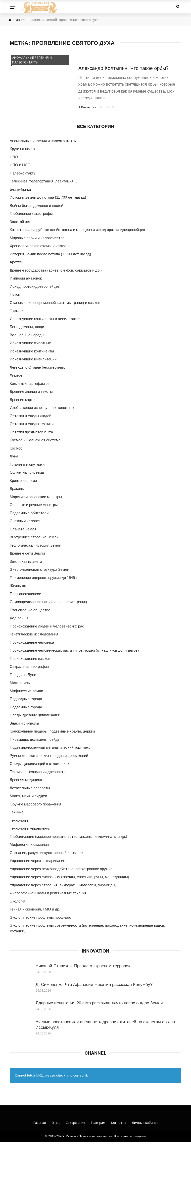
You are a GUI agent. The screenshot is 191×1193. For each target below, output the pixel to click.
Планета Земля (23, 529)
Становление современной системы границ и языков (55, 302)
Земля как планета (26, 561)
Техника (16, 812)
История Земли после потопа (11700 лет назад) (50, 254)
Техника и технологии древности (37, 772)
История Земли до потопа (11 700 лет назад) (48, 197)
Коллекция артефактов (29, 383)
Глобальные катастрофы (31, 213)
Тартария (17, 310)
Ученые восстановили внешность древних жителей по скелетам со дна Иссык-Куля (105, 1024)
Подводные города (26, 699)
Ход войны (19, 618)
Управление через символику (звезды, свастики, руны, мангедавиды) (69, 877)
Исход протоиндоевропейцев (35, 286)
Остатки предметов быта (31, 432)
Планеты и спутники (27, 464)
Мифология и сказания (29, 844)
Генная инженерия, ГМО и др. (35, 909)
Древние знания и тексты (31, 391)
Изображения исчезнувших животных (42, 407)
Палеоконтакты (23, 173)
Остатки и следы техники (31, 424)
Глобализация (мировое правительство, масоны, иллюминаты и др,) (68, 836)
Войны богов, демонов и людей (36, 205)
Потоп (15, 294)
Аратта (16, 262)
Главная (39, 1122)
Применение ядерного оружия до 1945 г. (44, 577)
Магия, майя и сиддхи (28, 796)
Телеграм (98, 1122)
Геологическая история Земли (35, 545)
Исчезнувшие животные (30, 343)
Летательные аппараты (30, 788)
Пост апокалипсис (25, 594)
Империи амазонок (26, 278)
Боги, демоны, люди (27, 327)
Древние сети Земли (27, 553)
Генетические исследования (34, 634)
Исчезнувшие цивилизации (33, 359)
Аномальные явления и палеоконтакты (32, 60)
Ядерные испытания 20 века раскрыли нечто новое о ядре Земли (99, 1002)
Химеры (16, 375)
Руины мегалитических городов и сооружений (49, 755)
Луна (14, 456)
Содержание (75, 1122)
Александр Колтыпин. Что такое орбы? (123, 67)
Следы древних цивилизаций (35, 715)
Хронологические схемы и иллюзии (40, 246)
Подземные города (26, 707)
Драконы (17, 488)
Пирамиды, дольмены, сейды (35, 739)
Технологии (19, 820)
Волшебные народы (27, 335)
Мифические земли (26, 691)
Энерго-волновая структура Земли (39, 569)
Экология (18, 901)
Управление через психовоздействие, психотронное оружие (61, 869)
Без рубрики (20, 189)
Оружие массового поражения (35, 804)
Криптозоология (23, 480)
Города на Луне (23, 675)
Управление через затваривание (37, 860)
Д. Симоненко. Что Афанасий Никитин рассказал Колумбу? (94, 984)
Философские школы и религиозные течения (48, 893)
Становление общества (30, 610)
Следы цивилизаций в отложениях (39, 763)
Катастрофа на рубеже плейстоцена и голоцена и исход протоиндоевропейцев (77, 229)
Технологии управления (30, 828)
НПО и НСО (20, 165)
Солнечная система (27, 472)
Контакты (118, 1122)
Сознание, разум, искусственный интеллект (47, 853)
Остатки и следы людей (30, 416)
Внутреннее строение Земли (34, 537)
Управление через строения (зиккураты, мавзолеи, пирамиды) (63, 885)
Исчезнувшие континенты (32, 351)
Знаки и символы (24, 723)
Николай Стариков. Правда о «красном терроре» (83, 965)
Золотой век (20, 222)
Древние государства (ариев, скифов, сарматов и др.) (56, 270)
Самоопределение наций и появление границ (48, 602)
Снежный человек (25, 521)
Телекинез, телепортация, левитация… (43, 181)
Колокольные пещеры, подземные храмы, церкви (52, 731)
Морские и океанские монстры (36, 497)
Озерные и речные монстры (34, 505)
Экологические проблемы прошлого (40, 917)
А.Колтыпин (87, 107)
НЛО (14, 157)
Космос (16, 448)
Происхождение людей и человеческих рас (47, 626)
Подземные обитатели (29, 513)
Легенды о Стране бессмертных (37, 367)
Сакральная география (29, 666)
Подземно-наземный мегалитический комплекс (50, 747)
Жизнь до (18, 585)
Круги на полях (22, 149)
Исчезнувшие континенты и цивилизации (45, 319)
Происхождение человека (32, 642)
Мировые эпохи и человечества (37, 238)
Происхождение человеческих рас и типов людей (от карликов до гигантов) (74, 650)
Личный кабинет (145, 1122)
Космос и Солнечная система (35, 440)
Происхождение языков (30, 658)
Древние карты (22, 400)
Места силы (20, 683)
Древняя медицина (26, 780)
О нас (55, 1122)
